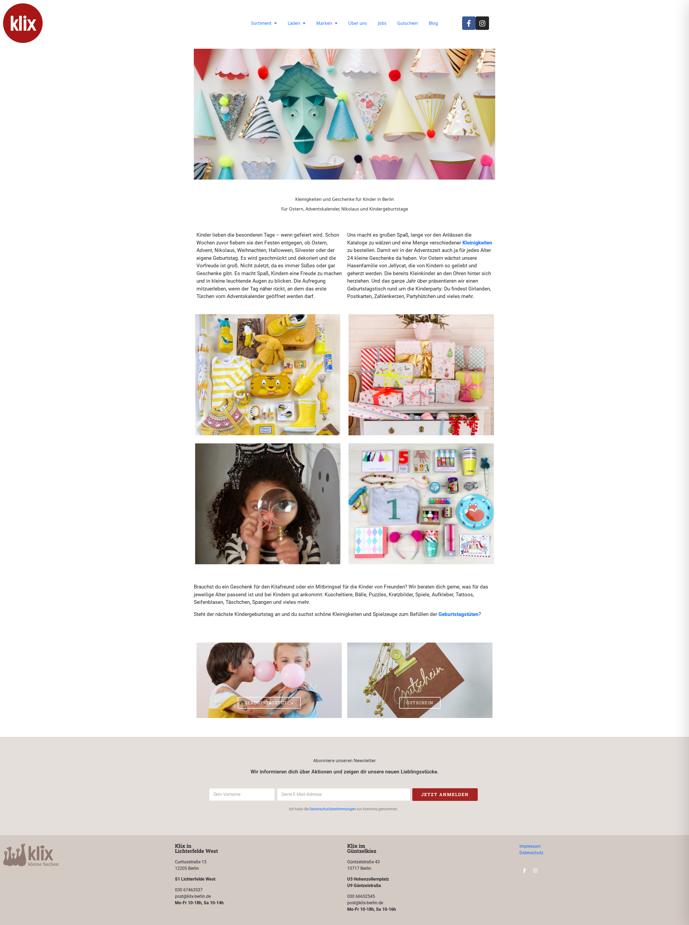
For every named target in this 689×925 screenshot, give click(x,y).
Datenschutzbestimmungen (333, 809)
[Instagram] (482, 23)
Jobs (382, 23)
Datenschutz (531, 852)
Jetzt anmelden (445, 794)
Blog (433, 23)
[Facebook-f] (469, 23)
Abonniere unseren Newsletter (344, 760)
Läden (294, 23)
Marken (324, 23)
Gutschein (407, 23)
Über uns (357, 23)
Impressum (530, 846)
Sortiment (261, 23)
